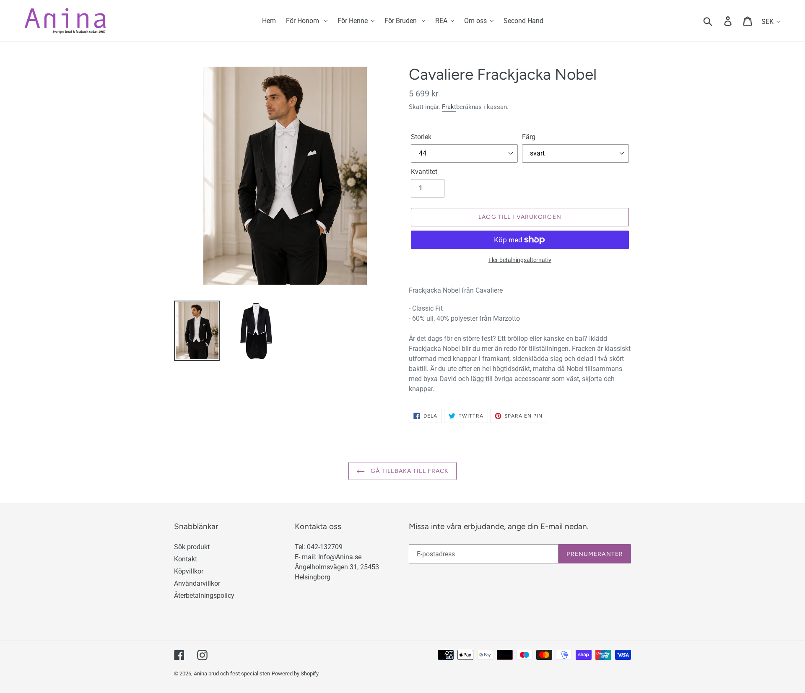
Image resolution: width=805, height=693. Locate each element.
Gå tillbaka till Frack (409, 471)
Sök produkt (192, 547)
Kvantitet (424, 172)
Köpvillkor (188, 571)
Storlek (421, 137)
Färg (528, 137)
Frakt (449, 107)
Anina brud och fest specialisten (232, 673)
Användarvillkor (197, 583)
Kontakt (185, 559)
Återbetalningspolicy (204, 596)
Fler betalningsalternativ (519, 260)
